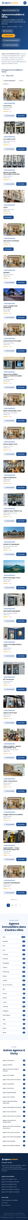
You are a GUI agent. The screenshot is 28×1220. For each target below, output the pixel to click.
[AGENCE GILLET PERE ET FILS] (14, 499)
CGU (14, 1213)
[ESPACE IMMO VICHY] (14, 433)
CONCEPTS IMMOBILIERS (11, 883)
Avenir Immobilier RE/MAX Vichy (12, 645)
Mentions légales (8, 1213)
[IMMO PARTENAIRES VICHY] (14, 399)
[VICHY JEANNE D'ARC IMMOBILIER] (14, 294)
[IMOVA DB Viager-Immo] (14, 566)
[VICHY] (14, 196)
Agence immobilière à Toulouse (10, 1189)
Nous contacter (6, 1205)
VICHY (5, 207)
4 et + (21, 80)
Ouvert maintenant (9, 80)
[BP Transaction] (14, 668)
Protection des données (9, 1215)
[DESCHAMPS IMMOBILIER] (14, 599)
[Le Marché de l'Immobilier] (14, 329)
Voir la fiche (21, 115)
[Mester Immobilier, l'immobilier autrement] (14, 161)
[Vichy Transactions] (14, 770)
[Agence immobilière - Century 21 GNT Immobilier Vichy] (14, 363)
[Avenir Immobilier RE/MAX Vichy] (14, 633)
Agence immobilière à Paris (9, 1179)
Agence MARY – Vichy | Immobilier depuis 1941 (11, 848)
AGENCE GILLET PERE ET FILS (12, 511)
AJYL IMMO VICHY (9, 139)
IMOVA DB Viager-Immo (11, 578)
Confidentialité (20, 1213)
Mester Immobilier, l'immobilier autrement (11, 173)
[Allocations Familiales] (14, 229)
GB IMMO (6, 273)
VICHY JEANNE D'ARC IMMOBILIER (10, 307)
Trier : (3, 75)
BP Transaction (8, 679)
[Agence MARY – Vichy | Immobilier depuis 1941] (14, 836)
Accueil (3, 26)
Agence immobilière (12, 26)
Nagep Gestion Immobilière (13, 814)
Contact (23, 1215)
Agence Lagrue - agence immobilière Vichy (12, 747)
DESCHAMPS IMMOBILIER (11, 611)
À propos (18, 1215)
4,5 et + (6, 84)
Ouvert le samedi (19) (11, 45)
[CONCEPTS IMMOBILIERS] (14, 871)
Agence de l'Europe (10, 713)
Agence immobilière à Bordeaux (11, 1192)
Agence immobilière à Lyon (9, 1187)
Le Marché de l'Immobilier (12, 341)
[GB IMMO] (14, 261)
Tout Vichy (8, 31)
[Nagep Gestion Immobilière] (14, 803)
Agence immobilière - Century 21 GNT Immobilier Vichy (12, 375)
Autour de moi (9, 35)
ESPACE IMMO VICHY (10, 444)
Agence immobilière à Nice (9, 1184)
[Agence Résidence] (14, 466)
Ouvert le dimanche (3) (12, 40)
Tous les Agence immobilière (10, 1200)
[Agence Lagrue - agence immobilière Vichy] (14, 735)
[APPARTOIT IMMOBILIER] (14, 533)
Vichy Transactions (10, 781)
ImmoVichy (7, 106)
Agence (11, 3)
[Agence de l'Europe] (14, 701)
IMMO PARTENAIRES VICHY (12, 411)
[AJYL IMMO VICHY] (14, 128)
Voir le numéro (10, 115)
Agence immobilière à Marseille (10, 1182)
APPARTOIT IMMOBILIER (11, 544)
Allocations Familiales (11, 241)
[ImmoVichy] (14, 94)
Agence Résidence (9, 477)
